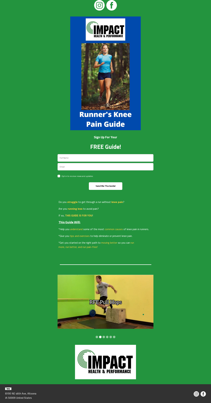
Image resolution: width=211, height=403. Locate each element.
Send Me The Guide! (106, 186)
